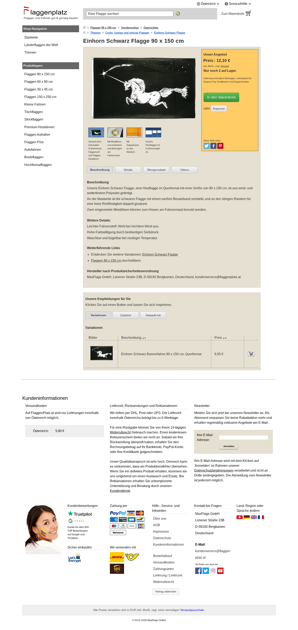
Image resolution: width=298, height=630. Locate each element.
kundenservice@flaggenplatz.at (218, 277)
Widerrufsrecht (163, 582)
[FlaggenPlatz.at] (50, 13)
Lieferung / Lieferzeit (167, 575)
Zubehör (125, 315)
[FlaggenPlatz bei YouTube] (220, 573)
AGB (156, 525)
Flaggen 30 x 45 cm (38, 89)
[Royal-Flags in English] (254, 518)
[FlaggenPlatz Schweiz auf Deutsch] (240, 518)
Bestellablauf (162, 556)
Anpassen (219, 108)
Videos (184, 169)
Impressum (161, 531)
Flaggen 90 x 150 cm (39, 74)
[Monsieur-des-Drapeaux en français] (261, 518)
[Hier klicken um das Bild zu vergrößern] (143, 125)
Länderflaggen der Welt (41, 45)
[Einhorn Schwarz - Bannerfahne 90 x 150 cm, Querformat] (102, 365)
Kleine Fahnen (35, 104)
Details (128, 169)
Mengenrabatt (156, 169)
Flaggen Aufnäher (37, 134)
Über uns (159, 518)
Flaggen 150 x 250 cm (40, 97)
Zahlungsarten (163, 569)
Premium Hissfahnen (39, 127)
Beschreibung (100, 169)
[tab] (100, 170)
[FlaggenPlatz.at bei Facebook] (198, 573)
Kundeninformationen (168, 544)
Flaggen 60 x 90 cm (38, 81)
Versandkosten (164, 562)
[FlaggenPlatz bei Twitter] (206, 573)
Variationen (98, 315)
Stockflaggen (33, 119)
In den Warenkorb (221, 97)
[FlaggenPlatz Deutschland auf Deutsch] (247, 518)
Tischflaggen (33, 112)
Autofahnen (32, 149)
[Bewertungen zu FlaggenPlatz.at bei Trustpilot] (80, 515)
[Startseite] (84, 27)
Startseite (31, 37)
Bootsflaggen (33, 157)
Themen (30, 52)
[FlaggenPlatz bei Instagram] (213, 573)
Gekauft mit (153, 315)
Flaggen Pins (34, 142)
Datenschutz (162, 538)
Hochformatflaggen (38, 165)
